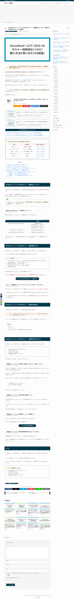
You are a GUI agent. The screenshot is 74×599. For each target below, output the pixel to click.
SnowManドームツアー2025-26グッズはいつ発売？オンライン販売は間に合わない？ (32, 113)
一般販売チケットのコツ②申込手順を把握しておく (17, 173)
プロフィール (29, 595)
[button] (8, 489)
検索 (68, 27)
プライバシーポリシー (46, 595)
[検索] (69, 0)
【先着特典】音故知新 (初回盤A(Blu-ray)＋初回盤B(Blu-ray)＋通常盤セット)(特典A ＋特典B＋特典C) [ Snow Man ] (30, 100)
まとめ (7, 176)
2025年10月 (56, 89)
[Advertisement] (37, 13)
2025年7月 (56, 96)
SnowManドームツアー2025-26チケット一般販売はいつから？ (17, 164)
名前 (7, 560)
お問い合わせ (40, 595)
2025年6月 (56, 98)
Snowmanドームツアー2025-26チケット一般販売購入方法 (17, 166)
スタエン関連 (7, 31)
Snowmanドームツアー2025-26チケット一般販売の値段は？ (17, 169)
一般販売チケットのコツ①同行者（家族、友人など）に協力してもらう (21, 171)
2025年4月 (56, 103)
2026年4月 (56, 76)
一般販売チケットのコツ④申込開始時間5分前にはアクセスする (19, 175)
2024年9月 (56, 110)
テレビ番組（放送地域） (58, 125)
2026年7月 (56, 69)
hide (21, 162)
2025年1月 (56, 105)
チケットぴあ (36, 250)
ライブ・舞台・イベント (13, 31)
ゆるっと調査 (8, 3)
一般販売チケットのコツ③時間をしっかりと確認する (17, 174)
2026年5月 (56, 73)
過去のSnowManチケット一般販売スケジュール (16, 165)
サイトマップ (34, 595)
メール (7, 564)
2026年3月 (56, 78)
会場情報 (55, 129)
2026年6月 (56, 71)
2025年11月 (56, 87)
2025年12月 (56, 85)
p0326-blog (55, 59)
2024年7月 (56, 112)
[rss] (67, 0)
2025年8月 (56, 94)
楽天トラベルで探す (41, 146)
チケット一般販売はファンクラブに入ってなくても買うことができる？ (21, 168)
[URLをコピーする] (46, 489)
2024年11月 (56, 107)
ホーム (25, 595)
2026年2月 (56, 80)
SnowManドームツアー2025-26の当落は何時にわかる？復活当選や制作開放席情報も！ (32, 122)
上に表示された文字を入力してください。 (13, 577)
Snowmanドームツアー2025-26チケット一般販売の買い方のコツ (18, 170)
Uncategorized (56, 118)
